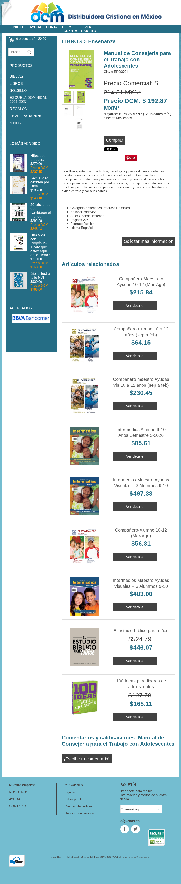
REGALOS (18, 109)
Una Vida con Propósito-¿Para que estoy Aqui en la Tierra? (40, 245)
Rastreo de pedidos (79, 806)
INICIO (18, 27)
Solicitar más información (148, 241)
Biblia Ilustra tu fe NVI (40, 275)
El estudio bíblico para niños (140, 630)
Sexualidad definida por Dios (39, 182)
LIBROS (16, 83)
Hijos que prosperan (38, 158)
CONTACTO (55, 27)
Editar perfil (73, 799)
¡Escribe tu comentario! (86, 758)
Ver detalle (134, 305)
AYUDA (35, 27)
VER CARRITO (88, 29)
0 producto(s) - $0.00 (31, 38)
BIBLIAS (16, 76)
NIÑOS (15, 123)
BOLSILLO (18, 90)
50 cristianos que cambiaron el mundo (40, 211)
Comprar (114, 140)
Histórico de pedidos (79, 813)
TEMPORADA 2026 (25, 116)
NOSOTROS (18, 792)
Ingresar (71, 792)
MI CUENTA (70, 29)
